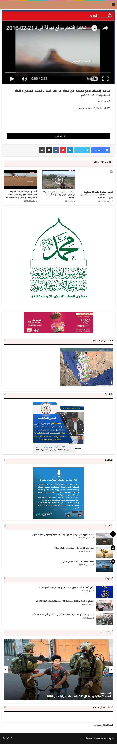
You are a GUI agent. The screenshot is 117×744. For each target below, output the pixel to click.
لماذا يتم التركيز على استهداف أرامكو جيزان (74, 548)
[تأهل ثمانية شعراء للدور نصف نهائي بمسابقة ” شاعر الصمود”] (104, 592)
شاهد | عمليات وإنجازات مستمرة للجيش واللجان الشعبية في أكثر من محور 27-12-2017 (96, 195)
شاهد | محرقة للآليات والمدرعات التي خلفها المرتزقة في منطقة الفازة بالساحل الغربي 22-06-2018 (21, 194)
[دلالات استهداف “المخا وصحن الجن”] (104, 566)
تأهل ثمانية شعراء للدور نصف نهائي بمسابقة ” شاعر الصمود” (65, 587)
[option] (58, 669)
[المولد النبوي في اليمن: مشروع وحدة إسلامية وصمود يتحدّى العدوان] (104, 539)
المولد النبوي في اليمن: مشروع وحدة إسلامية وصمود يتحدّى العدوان (63, 534)
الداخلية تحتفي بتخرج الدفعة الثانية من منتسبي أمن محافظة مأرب (63, 615)
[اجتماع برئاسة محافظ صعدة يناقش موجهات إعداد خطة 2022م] (104, 605)
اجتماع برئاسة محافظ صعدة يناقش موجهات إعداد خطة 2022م (65, 601)
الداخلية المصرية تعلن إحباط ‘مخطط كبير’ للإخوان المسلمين (76, 696)
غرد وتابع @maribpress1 (103, 725)
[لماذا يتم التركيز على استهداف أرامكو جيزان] (104, 552)
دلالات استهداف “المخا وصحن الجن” (78, 561)
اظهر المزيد (59, 136)
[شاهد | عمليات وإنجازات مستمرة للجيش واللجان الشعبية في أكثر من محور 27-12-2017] (96, 179)
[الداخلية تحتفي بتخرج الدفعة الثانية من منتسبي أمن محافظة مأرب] (104, 619)
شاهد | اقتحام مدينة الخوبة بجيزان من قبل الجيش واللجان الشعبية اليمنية (59, 194)
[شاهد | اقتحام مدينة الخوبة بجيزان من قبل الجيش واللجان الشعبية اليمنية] (58, 179)
